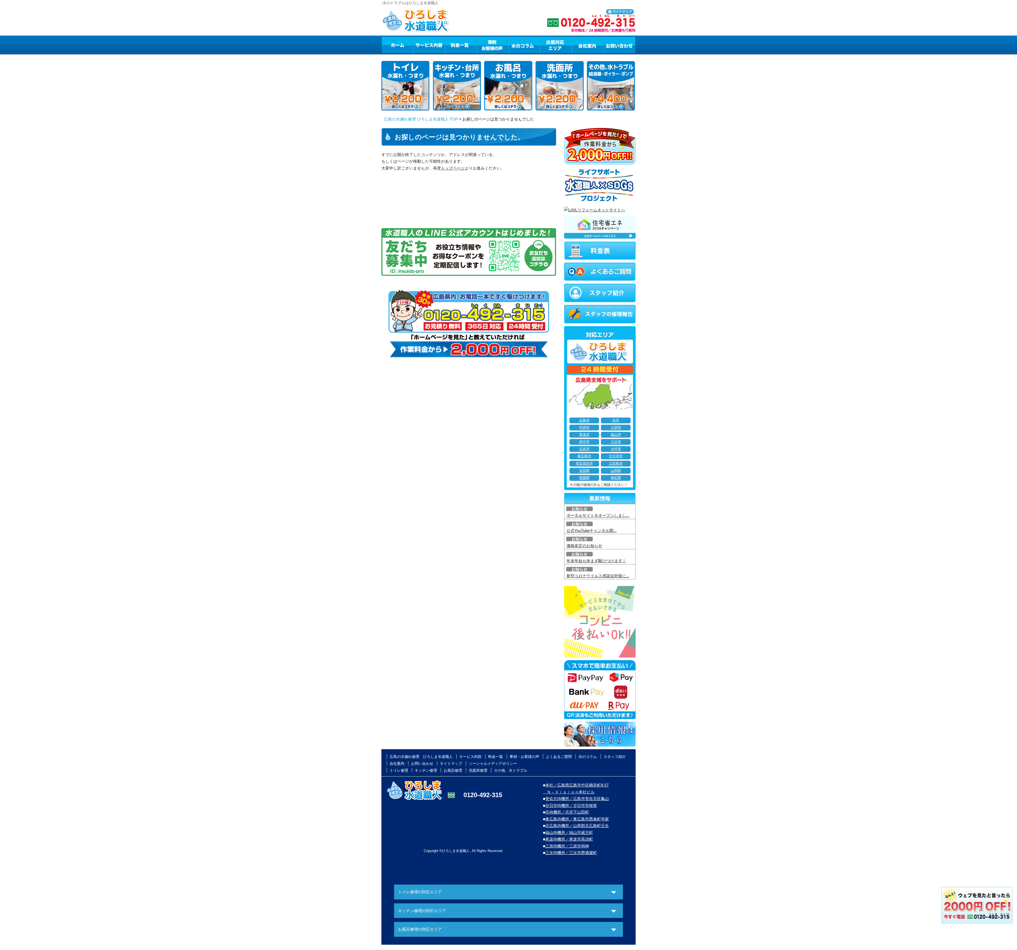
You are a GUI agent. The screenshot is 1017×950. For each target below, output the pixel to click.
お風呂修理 (453, 770)
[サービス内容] (419, 44)
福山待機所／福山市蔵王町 (569, 832)
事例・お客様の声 (492, 44)
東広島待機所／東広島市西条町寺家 (577, 819)
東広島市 (584, 456)
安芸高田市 (584, 463)
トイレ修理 (399, 770)
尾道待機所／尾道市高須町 (569, 839)
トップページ (453, 168)
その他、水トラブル (510, 770)
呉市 (615, 420)
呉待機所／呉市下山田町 (567, 812)
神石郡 (616, 478)
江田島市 (616, 463)
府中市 (584, 442)
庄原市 (584, 449)
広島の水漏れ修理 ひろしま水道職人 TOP (421, 119)
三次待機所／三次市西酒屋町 (571, 852)
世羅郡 (584, 478)
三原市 (616, 427)
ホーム (397, 44)
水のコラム (524, 44)
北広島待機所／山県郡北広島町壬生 (577, 825)
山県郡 (616, 471)
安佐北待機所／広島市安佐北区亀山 (577, 798)
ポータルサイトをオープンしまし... (598, 515)
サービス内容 (429, 44)
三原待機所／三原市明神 (567, 846)
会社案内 (587, 44)
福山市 (616, 435)
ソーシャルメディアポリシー (493, 763)
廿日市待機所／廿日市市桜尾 (571, 805)
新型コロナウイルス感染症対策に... (598, 576)
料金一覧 (460, 44)
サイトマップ (451, 763)
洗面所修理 (478, 770)
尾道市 (584, 435)
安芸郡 (584, 471)
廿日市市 (616, 456)
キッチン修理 (426, 770)
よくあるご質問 (559, 756)
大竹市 (616, 449)
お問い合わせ (619, 44)
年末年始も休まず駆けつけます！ (596, 560)
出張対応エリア (556, 44)
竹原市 (584, 427)
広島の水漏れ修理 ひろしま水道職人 (421, 756)
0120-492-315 (482, 794)
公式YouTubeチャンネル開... (592, 530)
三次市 (616, 442)
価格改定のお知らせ (584, 545)
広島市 (584, 420)
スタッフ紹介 (615, 756)
